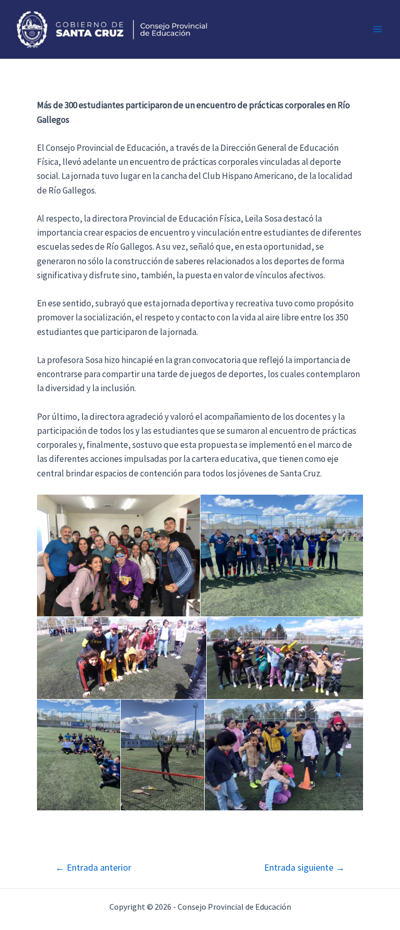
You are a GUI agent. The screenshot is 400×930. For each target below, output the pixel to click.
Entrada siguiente (304, 867)
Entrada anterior (93, 867)
